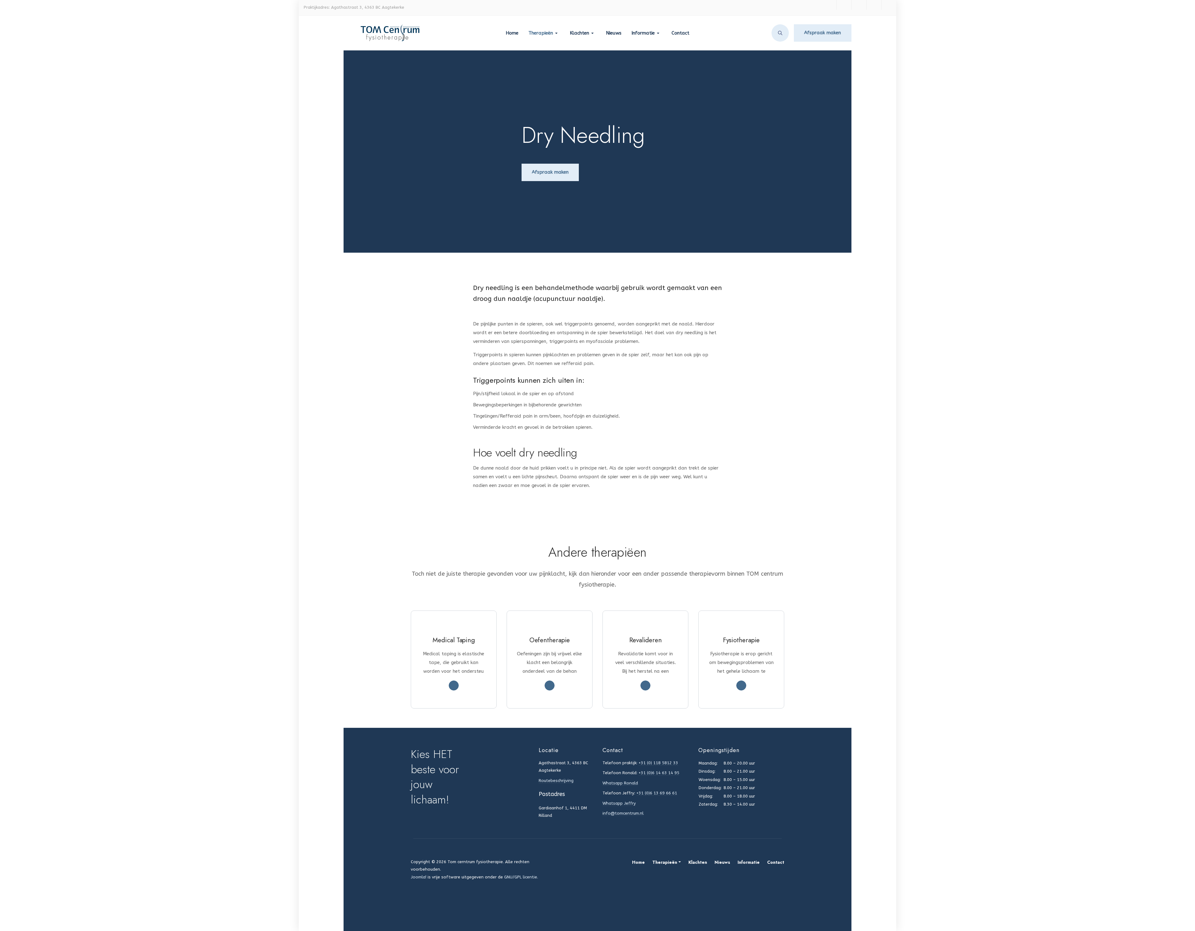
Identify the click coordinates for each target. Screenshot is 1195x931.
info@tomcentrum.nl (623, 813)
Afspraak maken (822, 32)
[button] (544, 33)
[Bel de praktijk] (843, 5)
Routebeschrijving (556, 780)
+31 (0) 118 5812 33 (658, 762)
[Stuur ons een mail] (888, 5)
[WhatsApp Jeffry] (873, 5)
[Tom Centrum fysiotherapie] (382, 33)
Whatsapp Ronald (620, 783)
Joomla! (418, 877)
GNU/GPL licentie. (521, 877)
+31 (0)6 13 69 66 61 (656, 793)
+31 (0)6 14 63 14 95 (659, 772)
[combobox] (780, 33)
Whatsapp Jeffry (619, 803)
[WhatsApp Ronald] (858, 5)
